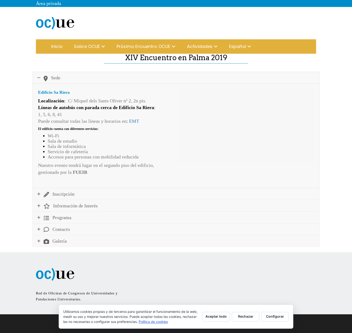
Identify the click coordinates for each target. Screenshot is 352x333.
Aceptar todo (216, 316)
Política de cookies (153, 322)
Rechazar (245, 316)
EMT (134, 121)
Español (238, 46)
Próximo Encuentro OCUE (144, 46)
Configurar (275, 316)
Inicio (56, 46)
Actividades (200, 46)
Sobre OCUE (87, 46)
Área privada (48, 3)
